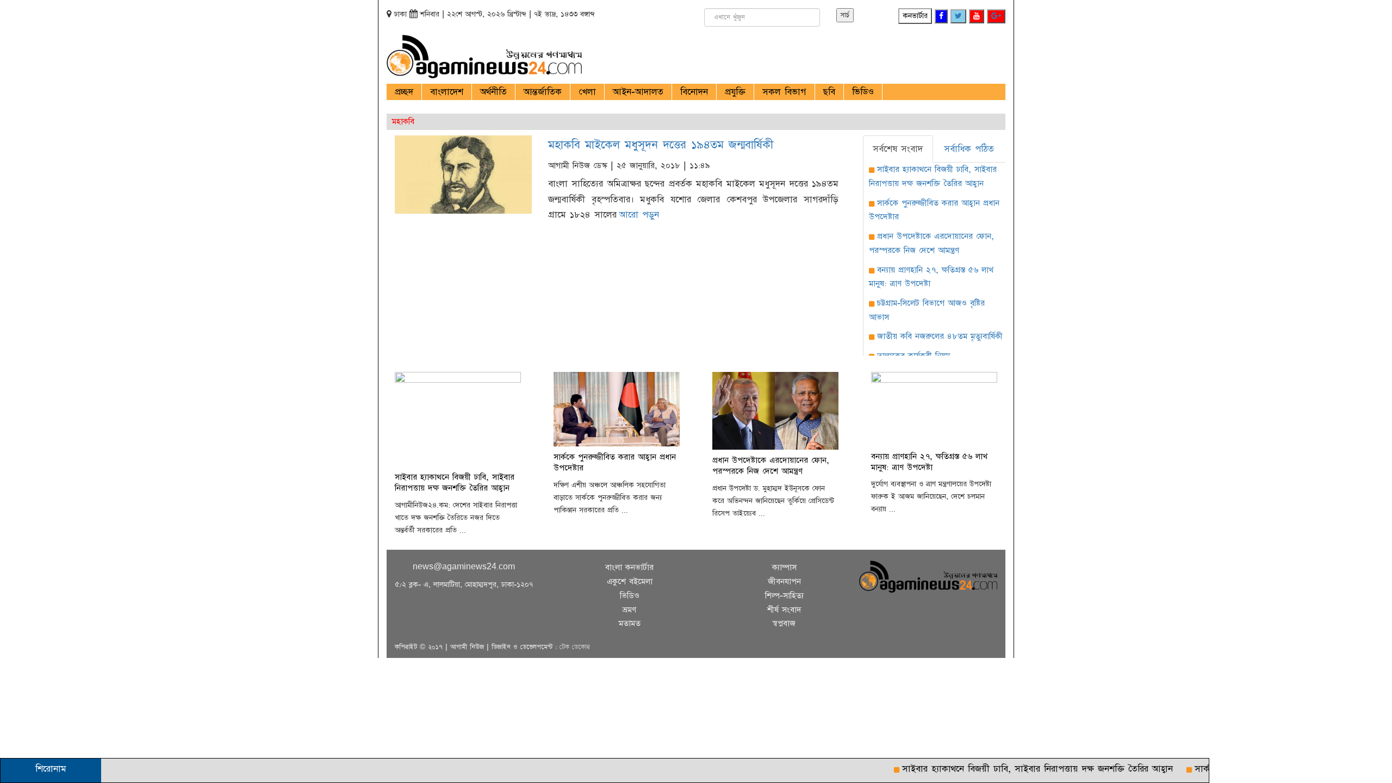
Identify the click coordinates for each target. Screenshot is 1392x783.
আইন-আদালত (638, 92)
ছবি (829, 92)
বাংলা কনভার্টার (629, 567)
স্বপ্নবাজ (784, 623)
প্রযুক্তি (735, 92)
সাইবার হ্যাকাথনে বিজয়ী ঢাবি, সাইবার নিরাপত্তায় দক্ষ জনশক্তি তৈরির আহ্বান (1019, 769)
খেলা (587, 92)
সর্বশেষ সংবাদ (898, 149)
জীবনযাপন (784, 581)
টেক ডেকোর (575, 647)
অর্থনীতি (493, 92)
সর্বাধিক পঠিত (969, 149)
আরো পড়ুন (639, 215)
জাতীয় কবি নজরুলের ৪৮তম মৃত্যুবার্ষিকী (940, 336)
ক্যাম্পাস (784, 567)
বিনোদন (694, 92)
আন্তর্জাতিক (543, 92)
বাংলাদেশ (446, 92)
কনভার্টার (915, 16)
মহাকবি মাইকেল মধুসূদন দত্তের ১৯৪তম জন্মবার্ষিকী (660, 145)
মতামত (630, 623)
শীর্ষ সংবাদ (784, 610)
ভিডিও (863, 92)
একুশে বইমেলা (629, 581)
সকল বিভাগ (784, 92)
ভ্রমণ (629, 610)
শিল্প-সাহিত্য (784, 595)
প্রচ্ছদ (404, 92)
